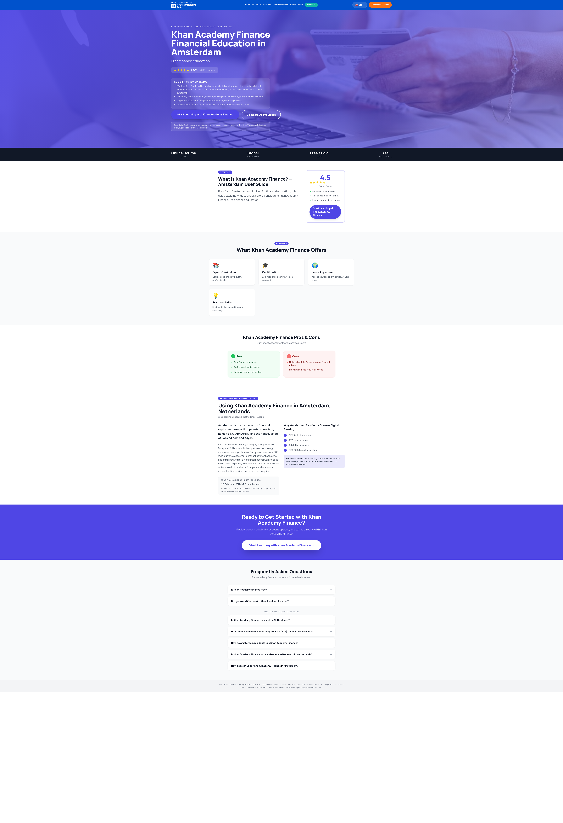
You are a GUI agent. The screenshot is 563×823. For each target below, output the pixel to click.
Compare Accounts (380, 5)
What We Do (267, 5)
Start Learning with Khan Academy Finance (205, 114)
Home (247, 5)
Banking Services (281, 5)
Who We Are (256, 5)
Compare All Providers (261, 114)
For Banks (311, 5)
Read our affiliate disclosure (196, 128)
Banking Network (296, 5)
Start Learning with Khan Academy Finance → (281, 545)
